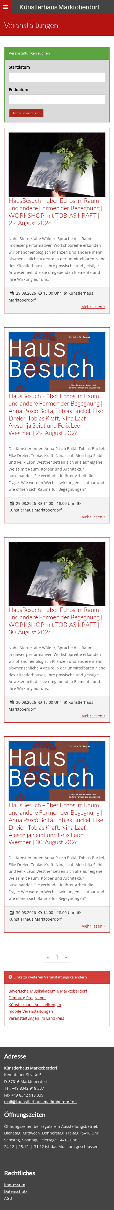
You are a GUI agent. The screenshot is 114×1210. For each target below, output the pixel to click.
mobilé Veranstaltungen (31, 1011)
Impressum (14, 1184)
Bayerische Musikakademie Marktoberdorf (48, 991)
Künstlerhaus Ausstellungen (35, 1004)
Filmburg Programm (27, 997)
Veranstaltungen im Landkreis (36, 1018)
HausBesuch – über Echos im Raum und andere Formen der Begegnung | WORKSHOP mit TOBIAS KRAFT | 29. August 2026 (56, 212)
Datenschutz (15, 1191)
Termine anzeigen (26, 113)
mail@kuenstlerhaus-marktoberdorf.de (40, 1101)
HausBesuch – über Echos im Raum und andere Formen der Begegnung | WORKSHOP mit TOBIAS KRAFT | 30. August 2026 (56, 621)
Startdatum (19, 67)
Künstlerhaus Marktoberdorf (59, 7)
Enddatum (18, 89)
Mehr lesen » (93, 306)
